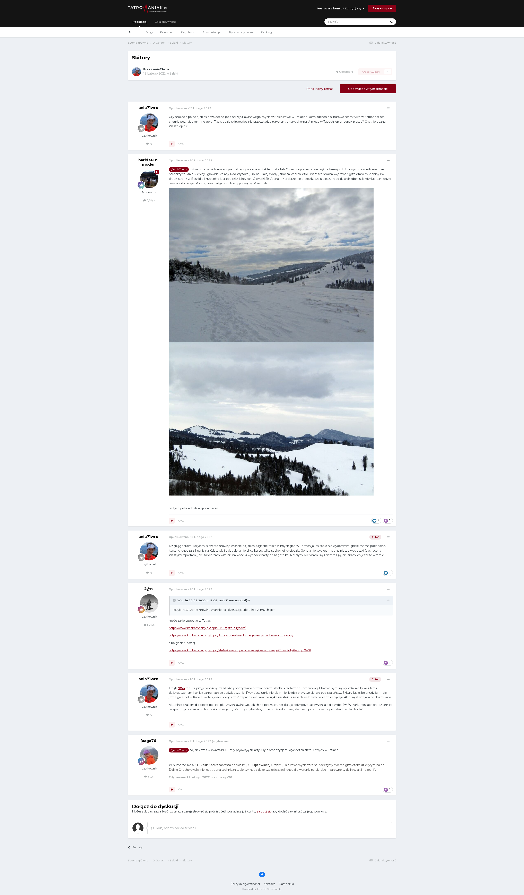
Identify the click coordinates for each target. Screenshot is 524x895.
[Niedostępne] (271, 265)
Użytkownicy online (241, 32)
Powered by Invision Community (262, 888)
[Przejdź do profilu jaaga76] (149, 755)
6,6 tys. (150, 200)
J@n (148, 589)
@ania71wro (179, 169)
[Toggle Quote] (175, 600)
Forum (133, 32)
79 (150, 143)
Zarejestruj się (382, 8)
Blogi (149, 32)
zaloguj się (264, 811)
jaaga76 (148, 741)
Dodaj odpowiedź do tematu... (176, 828)
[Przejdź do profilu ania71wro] (136, 71)
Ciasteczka (286, 884)
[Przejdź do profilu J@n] (149, 603)
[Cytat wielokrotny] (172, 144)
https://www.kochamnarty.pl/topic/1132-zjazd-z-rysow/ (207, 628)
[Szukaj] (391, 21)
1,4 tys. (150, 624)
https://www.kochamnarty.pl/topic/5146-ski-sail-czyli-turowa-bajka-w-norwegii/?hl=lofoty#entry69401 (240, 650)
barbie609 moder (148, 162)
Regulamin (188, 32)
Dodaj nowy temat (319, 89)
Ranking (266, 32)
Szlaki (174, 73)
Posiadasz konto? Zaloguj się (340, 8)
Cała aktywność (165, 21)
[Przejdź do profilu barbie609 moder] (149, 179)
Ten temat (375, 21)
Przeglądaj (139, 21)
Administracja (211, 32)
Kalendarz (167, 32)
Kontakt (269, 884)
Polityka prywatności (245, 884)
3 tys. (150, 776)
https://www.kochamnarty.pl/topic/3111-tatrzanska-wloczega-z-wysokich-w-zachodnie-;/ (231, 635)
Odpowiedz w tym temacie (368, 89)
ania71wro (161, 69)
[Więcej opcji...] (389, 108)
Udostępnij (345, 71)
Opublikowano (190, 108)
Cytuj (181, 143)
